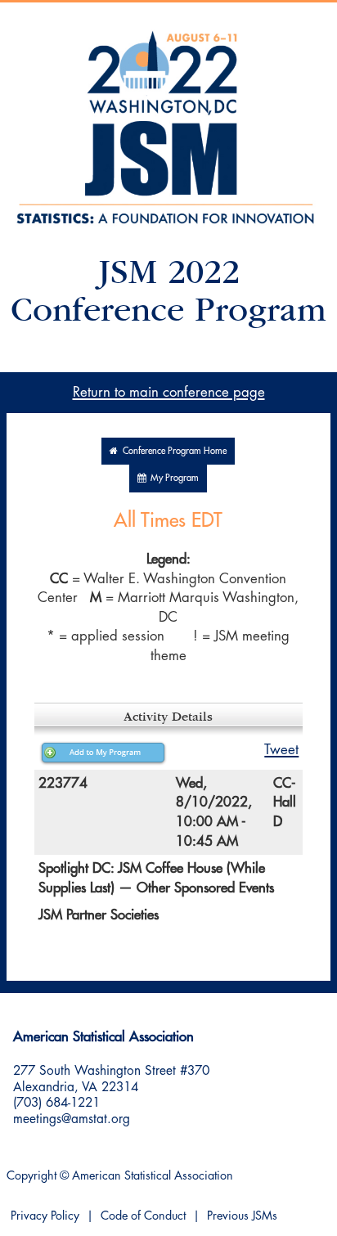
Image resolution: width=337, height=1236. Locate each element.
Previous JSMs (242, 1216)
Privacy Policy (45, 1216)
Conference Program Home (172, 451)
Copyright (31, 1176)
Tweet (281, 750)
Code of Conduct (143, 1216)
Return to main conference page (169, 392)
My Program (172, 478)
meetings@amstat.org (71, 1119)
